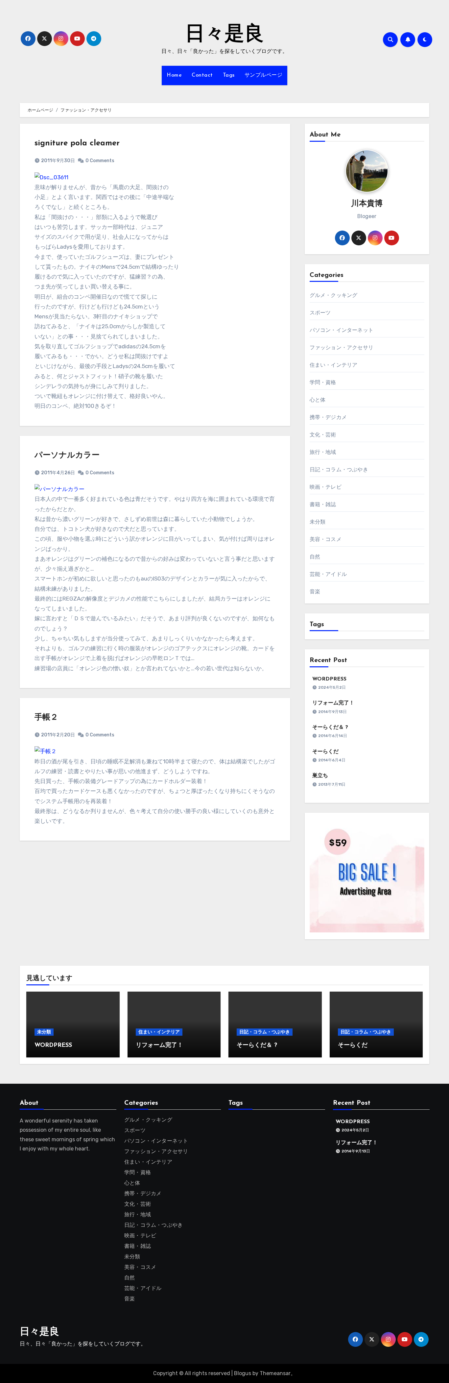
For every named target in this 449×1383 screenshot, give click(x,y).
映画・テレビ (326, 487)
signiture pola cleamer (77, 143)
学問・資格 (323, 382)
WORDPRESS (329, 679)
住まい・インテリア (334, 365)
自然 (315, 557)
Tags (229, 75)
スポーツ (320, 312)
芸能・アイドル (328, 574)
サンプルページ (264, 75)
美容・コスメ (326, 539)
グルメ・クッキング (334, 295)
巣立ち (320, 775)
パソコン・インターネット (341, 330)
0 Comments (99, 160)
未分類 (318, 522)
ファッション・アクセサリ (341, 347)
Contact (202, 75)
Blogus (242, 1373)
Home (174, 75)
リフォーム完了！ (333, 703)
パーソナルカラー (67, 455)
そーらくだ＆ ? (330, 727)
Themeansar (275, 1373)
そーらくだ (325, 751)
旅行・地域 (323, 452)
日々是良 (224, 35)
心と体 (318, 400)
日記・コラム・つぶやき (339, 469)
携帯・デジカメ (328, 417)
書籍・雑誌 (323, 504)
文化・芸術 (323, 435)
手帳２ (46, 718)
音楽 (315, 591)
